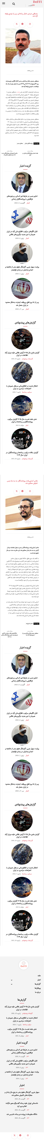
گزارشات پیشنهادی (27, 359)
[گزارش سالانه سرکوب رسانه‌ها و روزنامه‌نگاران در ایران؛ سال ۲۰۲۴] (22, 438)
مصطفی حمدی (20, 143)
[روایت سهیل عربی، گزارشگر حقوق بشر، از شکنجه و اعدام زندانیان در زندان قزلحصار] (22, 253)
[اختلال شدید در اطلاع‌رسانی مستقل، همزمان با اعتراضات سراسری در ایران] (22, 372)
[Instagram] (30, 24)
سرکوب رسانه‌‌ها (27, 392)
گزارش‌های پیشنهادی (25, 323)
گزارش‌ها (22, 1000)
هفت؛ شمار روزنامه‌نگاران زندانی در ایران (30, 154)
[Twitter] (17, 24)
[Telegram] (22, 24)
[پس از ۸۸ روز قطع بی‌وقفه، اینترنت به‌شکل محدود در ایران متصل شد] (22, 288)
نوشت (18, 92)
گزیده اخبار (25, 166)
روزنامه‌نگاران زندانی (29, 143)
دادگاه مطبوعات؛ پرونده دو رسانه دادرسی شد (22, 1115)
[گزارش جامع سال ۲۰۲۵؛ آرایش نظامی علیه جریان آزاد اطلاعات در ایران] (22, 339)
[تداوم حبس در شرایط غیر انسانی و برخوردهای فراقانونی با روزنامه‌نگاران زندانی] (22, 182)
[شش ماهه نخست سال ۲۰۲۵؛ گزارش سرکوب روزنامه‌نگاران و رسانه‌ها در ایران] (22, 405)
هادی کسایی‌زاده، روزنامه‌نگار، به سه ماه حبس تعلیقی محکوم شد (9, 154)
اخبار (28, 203)
